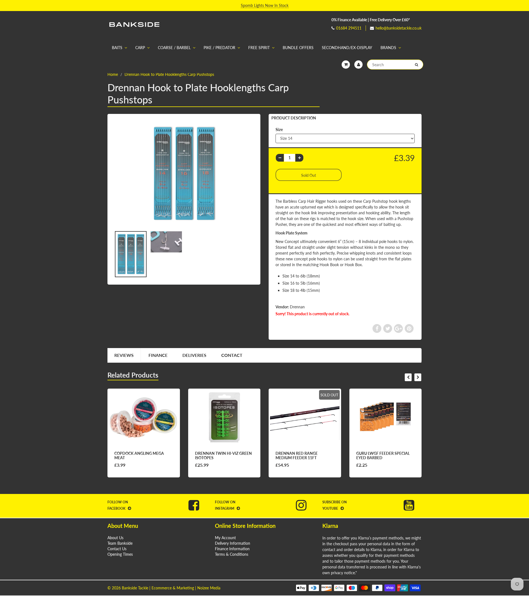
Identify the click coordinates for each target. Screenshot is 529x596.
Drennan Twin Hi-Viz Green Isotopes (223, 455)
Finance (158, 355)
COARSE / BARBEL (174, 47)
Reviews (124, 355)
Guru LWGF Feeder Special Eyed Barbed (383, 455)
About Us (115, 537)
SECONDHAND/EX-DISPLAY (347, 47)
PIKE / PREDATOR (219, 47)
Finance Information (232, 548)
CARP (140, 47)
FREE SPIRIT (259, 47)
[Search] (416, 64)
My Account (225, 537)
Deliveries (194, 355)
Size (279, 129)
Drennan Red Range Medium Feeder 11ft (297, 455)
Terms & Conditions (231, 554)
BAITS (117, 47)
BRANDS (388, 47)
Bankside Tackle (135, 588)
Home (112, 74)
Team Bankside (120, 543)
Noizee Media (208, 588)
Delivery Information (232, 543)
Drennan (297, 306)
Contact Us (116, 548)
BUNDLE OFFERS (298, 47)
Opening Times (120, 554)
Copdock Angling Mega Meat (139, 455)
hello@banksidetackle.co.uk (399, 28)
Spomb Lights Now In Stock (264, 5)
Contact (231, 355)
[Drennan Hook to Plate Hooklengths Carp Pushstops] (184, 173)
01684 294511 (348, 28)
